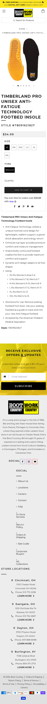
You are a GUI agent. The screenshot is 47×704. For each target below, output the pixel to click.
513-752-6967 (29, 616)
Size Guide (23, 543)
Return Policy (20, 525)
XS (7, 147)
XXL (7, 155)
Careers (22, 494)
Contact (22, 500)
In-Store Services (20, 515)
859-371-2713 (29, 663)
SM (13, 147)
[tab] (18, 85)
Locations (23, 487)
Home (22, 29)
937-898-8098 (29, 640)
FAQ (20, 507)
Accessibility (38, 684)
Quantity (9, 180)
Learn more (24, 596)
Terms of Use (8, 684)
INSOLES (9, 170)
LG (27, 147)
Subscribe (23, 386)
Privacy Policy (23, 684)
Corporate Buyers (21, 552)
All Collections (22, 562)
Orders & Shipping (21, 536)
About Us (23, 481)
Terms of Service (31, 680)
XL (34, 147)
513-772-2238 (29, 592)
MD (20, 147)
